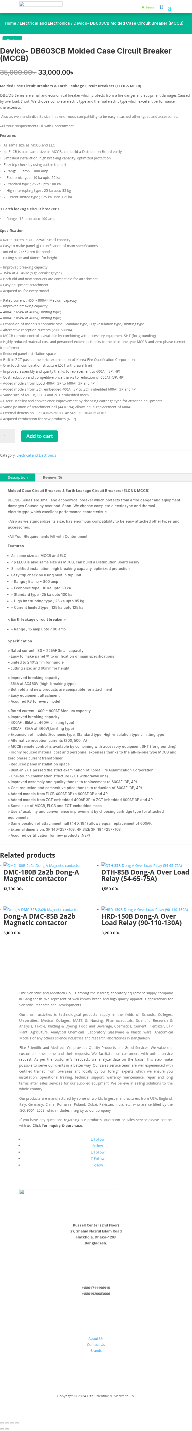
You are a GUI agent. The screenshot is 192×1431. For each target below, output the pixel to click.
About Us (96, 1338)
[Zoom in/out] (2, 1423)
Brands (96, 1350)
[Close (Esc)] (17, 1423)
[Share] (12, 1423)
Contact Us (96, 1344)
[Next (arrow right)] (7, 1429)
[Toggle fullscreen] (7, 1423)
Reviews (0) (52, 477)
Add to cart (39, 436)
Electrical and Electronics (45, 23)
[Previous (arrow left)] (2, 1429)
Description (18, 477)
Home (10, 23)
